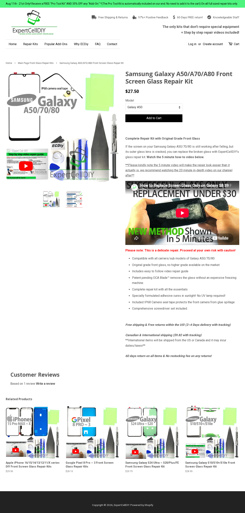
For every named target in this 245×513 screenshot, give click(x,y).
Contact (112, 44)
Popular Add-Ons (55, 44)
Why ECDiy (81, 44)
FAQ (97, 44)
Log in (192, 44)
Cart (236, 44)
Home (13, 44)
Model (129, 100)
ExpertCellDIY (121, 504)
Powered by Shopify (141, 504)
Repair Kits (30, 44)
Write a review (45, 383)
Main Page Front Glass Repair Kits (36, 63)
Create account (213, 44)
